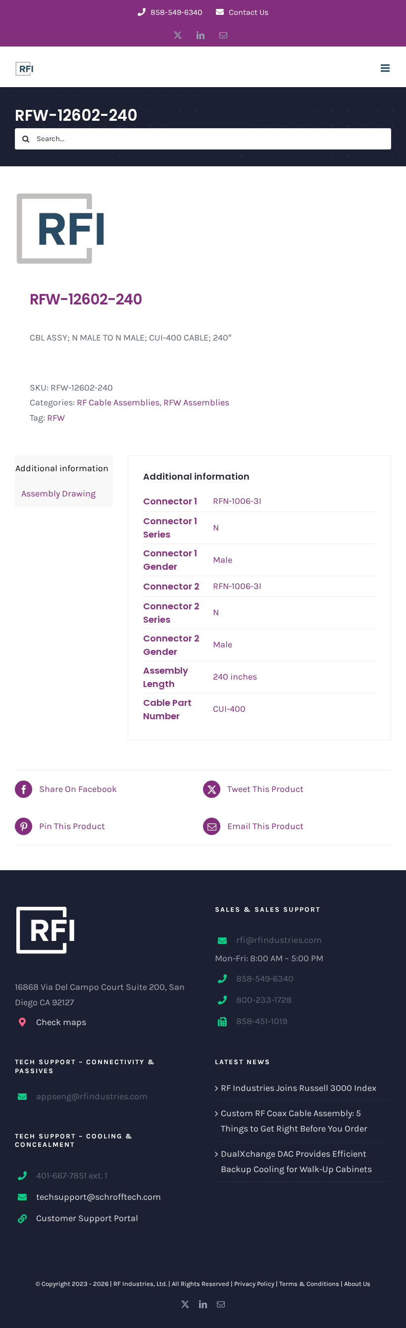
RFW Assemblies (196, 402)
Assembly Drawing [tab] (55, 493)
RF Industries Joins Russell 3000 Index (298, 1087)
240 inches (235, 676)
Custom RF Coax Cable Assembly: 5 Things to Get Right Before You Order (294, 1121)
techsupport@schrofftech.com (98, 1196)
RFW (56, 417)
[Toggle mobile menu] (386, 68)
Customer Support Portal (87, 1218)
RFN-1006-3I (237, 500)
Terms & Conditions (309, 1283)
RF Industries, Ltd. (140, 1283)
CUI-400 (229, 708)
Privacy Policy (254, 1283)
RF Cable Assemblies (118, 402)
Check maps (61, 1022)
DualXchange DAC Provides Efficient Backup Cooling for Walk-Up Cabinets (296, 1161)
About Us (357, 1283)
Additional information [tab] (61, 468)
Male (222, 559)
